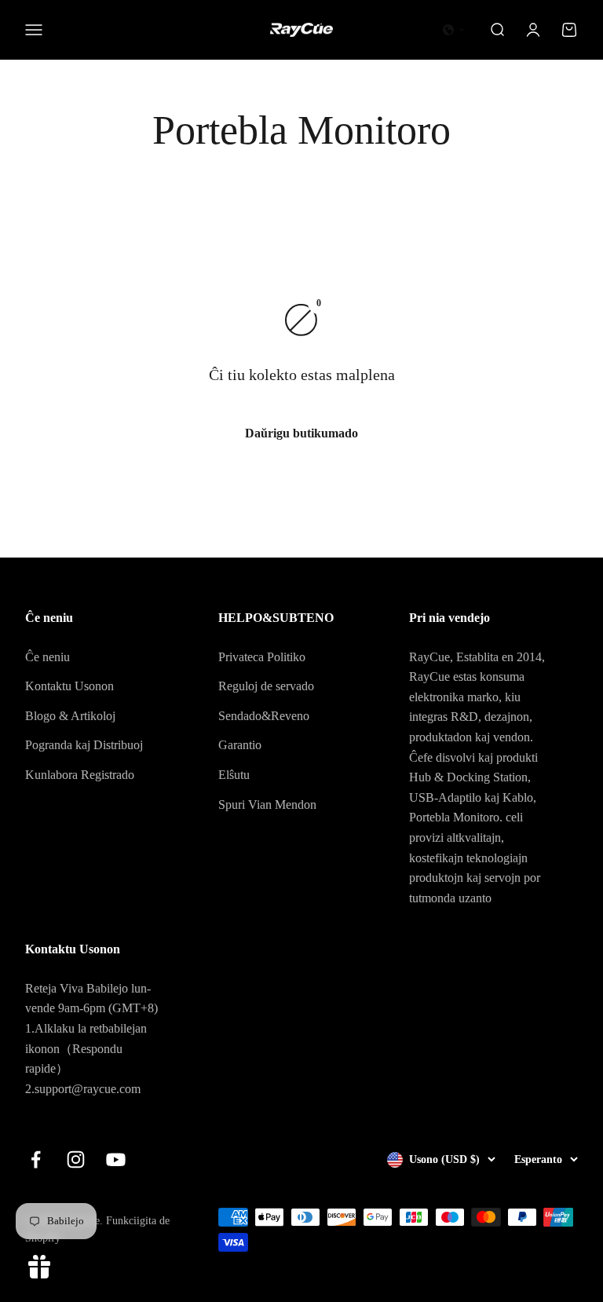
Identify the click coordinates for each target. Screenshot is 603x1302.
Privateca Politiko (261, 657)
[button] (454, 30)
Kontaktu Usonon (69, 686)
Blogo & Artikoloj (70, 715)
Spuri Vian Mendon (267, 804)
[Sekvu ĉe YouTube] (115, 1159)
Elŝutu (234, 774)
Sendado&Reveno (263, 715)
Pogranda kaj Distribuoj (84, 745)
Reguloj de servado (266, 686)
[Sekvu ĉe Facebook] (35, 1159)
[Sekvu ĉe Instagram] (75, 1159)
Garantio (239, 745)
